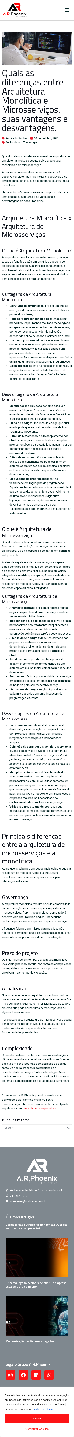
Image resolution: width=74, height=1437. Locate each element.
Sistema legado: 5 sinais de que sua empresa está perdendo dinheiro (36, 1285)
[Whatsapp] (49, 1375)
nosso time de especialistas (40, 1108)
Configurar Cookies (37, 1428)
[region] (37, 1412)
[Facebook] (23, 1375)
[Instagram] (10, 1375)
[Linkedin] (36, 1375)
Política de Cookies (43, 1409)
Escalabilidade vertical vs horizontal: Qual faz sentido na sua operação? (36, 1226)
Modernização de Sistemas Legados (30, 1341)
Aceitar (37, 1418)
